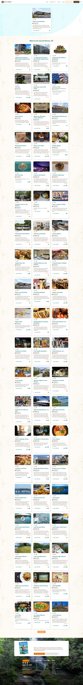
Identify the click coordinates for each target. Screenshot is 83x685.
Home (45, 662)
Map (47, 2)
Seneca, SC (36, 23)
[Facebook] (23, 662)
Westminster (54, 673)
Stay (36, 664)
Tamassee (53, 669)
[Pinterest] (27, 662)
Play (36, 662)
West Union (54, 672)
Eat (36, 663)
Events (37, 667)
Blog (63, 2)
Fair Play (53, 662)
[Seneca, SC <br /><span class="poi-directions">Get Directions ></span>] (33, 90)
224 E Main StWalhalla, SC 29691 (25, 669)
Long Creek (54, 663)
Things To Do (52, 2)
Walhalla (53, 670)
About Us (45, 663)
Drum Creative (66, 681)
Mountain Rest (54, 664)
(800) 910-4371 (27, 665)
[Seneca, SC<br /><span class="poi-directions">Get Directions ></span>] (32, 23)
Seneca (53, 667)
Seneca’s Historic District (56, 668)
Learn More (47, 660)
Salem (53, 665)
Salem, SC (37, 412)
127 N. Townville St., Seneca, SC (59, 89)
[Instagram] (28, 97)
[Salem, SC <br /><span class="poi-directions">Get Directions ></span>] (33, 411)
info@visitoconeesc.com (26, 667)
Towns (58, 2)
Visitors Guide (46, 665)
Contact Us (46, 668)
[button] (81, 2)
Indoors (37, 669)
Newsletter (46, 664)
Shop (36, 665)
